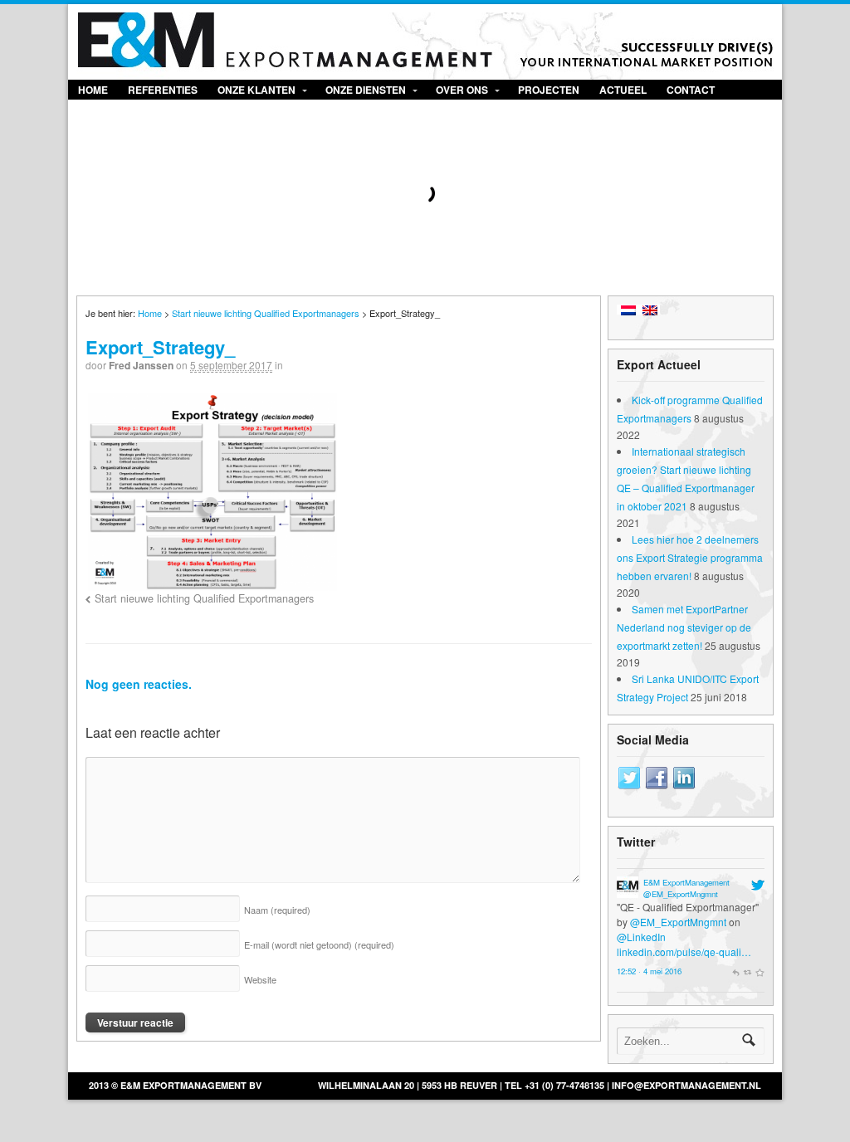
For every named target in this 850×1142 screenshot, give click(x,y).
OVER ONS (462, 89)
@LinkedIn (641, 937)
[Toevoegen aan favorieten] (760, 971)
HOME (93, 89)
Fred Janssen (141, 365)
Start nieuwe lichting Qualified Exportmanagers (265, 313)
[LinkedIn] (684, 778)
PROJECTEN (548, 89)
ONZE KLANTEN (256, 89)
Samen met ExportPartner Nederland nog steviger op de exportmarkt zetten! (684, 627)
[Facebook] (656, 778)
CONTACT (691, 89)
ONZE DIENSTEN (365, 89)
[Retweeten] (748, 971)
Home (150, 313)
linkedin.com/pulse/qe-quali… (684, 951)
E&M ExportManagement (686, 882)
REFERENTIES (163, 89)
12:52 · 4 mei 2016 (649, 971)
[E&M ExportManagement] (627, 890)
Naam (277, 909)
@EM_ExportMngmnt (680, 894)
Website (260, 979)
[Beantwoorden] (735, 971)
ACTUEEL (623, 89)
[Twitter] (629, 778)
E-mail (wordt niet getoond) (319, 944)
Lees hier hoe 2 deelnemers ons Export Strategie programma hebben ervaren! (690, 557)
